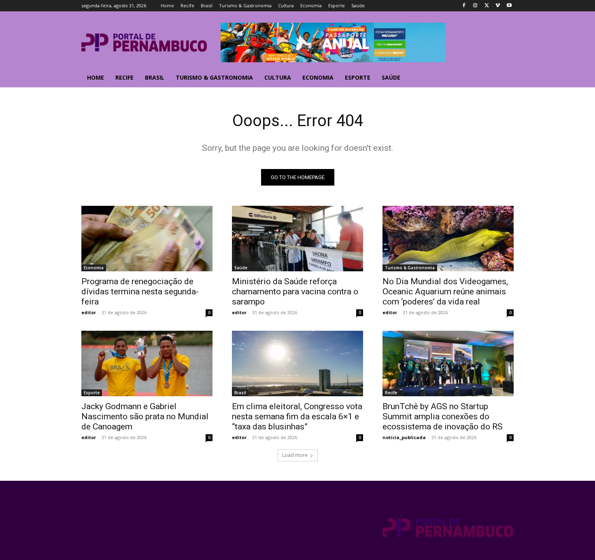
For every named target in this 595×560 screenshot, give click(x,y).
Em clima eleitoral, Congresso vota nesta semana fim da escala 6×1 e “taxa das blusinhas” (297, 416)
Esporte (92, 392)
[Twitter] (486, 6)
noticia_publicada (404, 437)
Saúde (240, 267)
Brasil (240, 392)
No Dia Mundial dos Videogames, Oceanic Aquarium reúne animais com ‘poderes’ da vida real (445, 291)
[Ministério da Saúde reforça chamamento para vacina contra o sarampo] (297, 238)
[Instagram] (475, 6)
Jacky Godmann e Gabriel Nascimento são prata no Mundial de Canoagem (144, 416)
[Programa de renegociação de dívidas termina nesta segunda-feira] (146, 238)
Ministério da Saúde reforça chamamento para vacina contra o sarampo (295, 291)
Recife (391, 392)
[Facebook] (464, 6)
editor (88, 312)
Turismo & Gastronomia (410, 267)
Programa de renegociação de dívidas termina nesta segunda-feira (140, 291)
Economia (94, 267)
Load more (295, 455)
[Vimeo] (497, 6)
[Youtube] (509, 6)
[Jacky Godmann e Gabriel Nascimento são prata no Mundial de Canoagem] (146, 363)
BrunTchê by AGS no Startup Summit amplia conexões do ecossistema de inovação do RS (442, 416)
